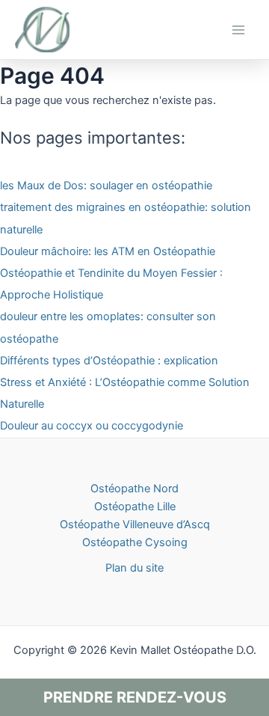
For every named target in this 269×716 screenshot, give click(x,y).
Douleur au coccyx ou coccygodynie (91, 425)
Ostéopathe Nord (134, 488)
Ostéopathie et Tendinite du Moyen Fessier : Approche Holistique (111, 284)
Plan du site (134, 568)
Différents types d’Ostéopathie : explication (109, 360)
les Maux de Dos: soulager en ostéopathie (106, 185)
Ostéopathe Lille (135, 506)
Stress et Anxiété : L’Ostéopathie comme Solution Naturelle (125, 393)
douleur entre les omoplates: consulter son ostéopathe (108, 327)
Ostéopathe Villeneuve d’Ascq (135, 524)
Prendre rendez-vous (134, 697)
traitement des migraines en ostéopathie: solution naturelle (125, 218)
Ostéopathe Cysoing (135, 542)
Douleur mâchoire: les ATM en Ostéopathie (107, 251)
